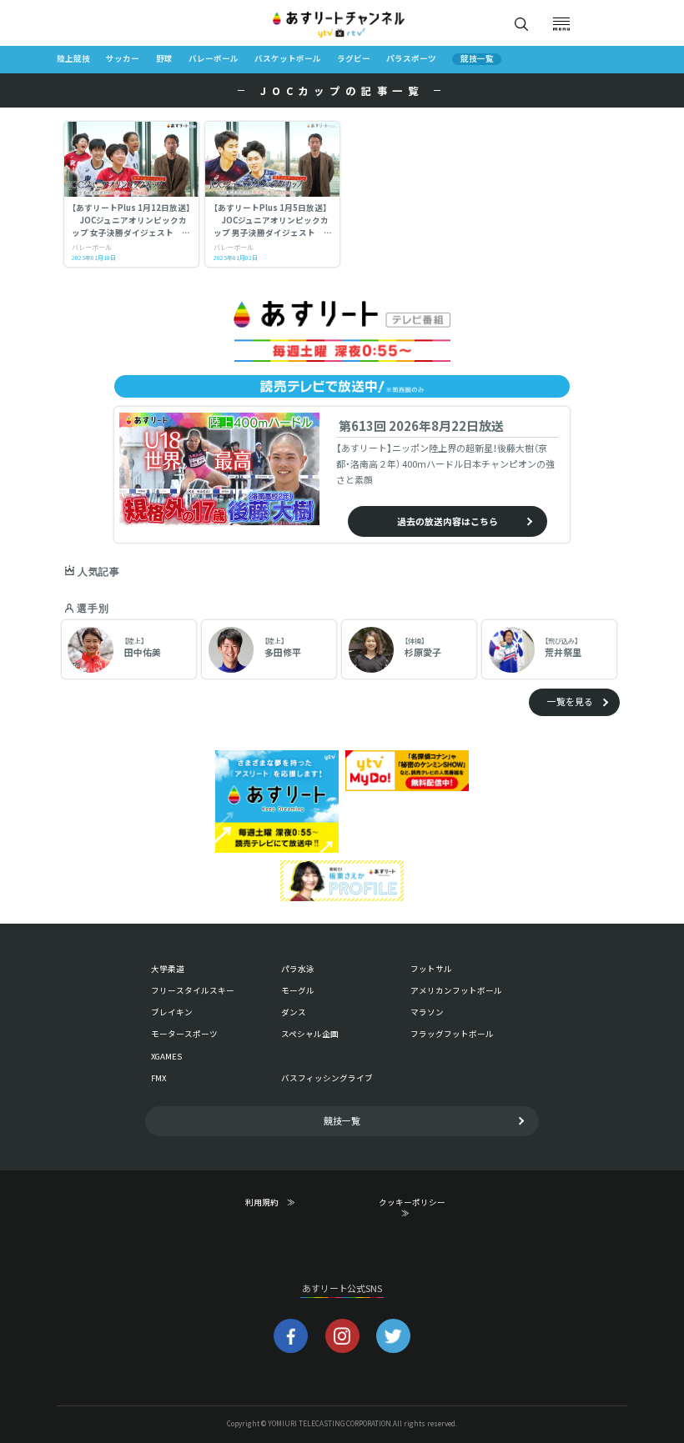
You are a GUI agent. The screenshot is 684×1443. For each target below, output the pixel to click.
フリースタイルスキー (192, 990)
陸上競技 (73, 58)
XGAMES (166, 1056)
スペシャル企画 (310, 1034)
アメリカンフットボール (456, 990)
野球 (164, 58)
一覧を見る (570, 701)
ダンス (293, 1012)
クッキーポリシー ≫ (415, 1207)
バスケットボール (287, 58)
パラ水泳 (297, 969)
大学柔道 (167, 969)
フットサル (431, 969)
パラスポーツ (411, 58)
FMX (158, 1078)
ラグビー (353, 58)
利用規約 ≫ (281, 1202)
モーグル (297, 990)
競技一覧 (477, 59)
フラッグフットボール (452, 1034)
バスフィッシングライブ (327, 1078)
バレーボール (214, 58)
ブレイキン (172, 1012)
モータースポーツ (184, 1034)
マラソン (427, 1012)
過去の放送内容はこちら (447, 521)
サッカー (122, 58)
